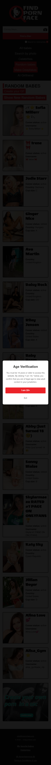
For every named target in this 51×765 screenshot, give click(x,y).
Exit (25, 398)
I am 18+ (25, 390)
